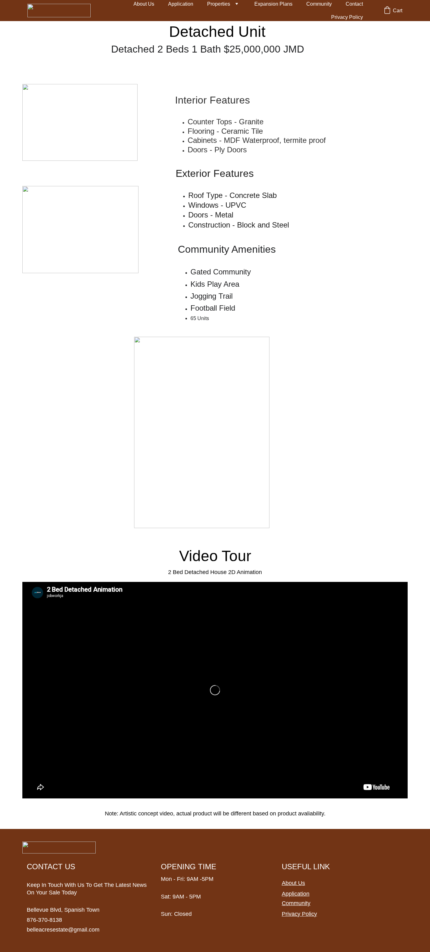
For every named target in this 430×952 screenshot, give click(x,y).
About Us (143, 4)
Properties (218, 4)
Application (180, 4)
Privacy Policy (347, 17)
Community (319, 4)
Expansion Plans (273, 4)
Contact (354, 4)
